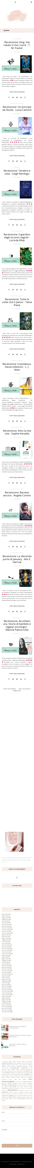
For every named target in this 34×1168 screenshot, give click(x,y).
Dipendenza (4, 1071)
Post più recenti (10, 689)
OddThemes (15, 1161)
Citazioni (30, 1064)
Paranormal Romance (14, 1088)
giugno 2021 (5, 979)
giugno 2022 (5, 959)
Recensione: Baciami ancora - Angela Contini (17, 494)
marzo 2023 (5, 943)
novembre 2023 (6, 929)
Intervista (30, 1077)
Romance (5, 1092)
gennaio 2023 (6, 947)
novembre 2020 (6, 991)
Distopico (10, 1071)
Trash (14, 1097)
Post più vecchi (24, 689)
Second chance (28, 1093)
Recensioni (17, 617)
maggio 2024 (5, 919)
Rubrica (3, 1093)
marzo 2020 (5, 1005)
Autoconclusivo (17, 103)
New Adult (13, 1086)
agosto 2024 (5, 914)
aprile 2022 (5, 962)
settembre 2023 (6, 933)
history (3, 1077)
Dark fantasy (11, 1069)
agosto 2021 (5, 976)
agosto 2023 (5, 935)
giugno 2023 (5, 938)
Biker (31, 1063)
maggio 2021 (5, 981)
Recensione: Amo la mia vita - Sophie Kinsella (17, 432)
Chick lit (25, 1064)
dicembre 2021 (6, 969)
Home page (17, 690)
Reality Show (5, 1090)
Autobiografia (29, 1061)
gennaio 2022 (5, 967)
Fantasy (17, 167)
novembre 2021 (6, 970)
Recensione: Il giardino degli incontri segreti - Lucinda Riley (17, 237)
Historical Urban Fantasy (26, 1076)
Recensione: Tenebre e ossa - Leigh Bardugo (17, 172)
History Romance (11, 1077)
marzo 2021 (5, 984)
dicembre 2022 (6, 948)
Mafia (21, 1081)
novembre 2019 (6, 1012)
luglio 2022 (5, 957)
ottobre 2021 (5, 972)
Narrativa (30, 1083)
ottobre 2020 (5, 993)
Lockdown (17, 1081)
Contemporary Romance (19, 1068)
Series (11, 1095)
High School (18, 1076)
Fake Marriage (13, 1074)
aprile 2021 (5, 982)
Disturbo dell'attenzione (18, 1071)
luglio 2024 (5, 916)
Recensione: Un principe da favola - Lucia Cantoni (17, 108)
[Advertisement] (7, 724)
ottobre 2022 (5, 952)
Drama (7, 1072)
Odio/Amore (5, 1088)
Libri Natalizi (22, 1079)
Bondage (9, 1064)
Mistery (9, 1083)
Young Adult (21, 1098)
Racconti (30, 1088)
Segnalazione (5, 1095)
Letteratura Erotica (7, 1079)
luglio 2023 (5, 936)
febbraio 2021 (5, 986)
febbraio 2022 (6, 965)
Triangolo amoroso (21, 1097)
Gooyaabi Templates (17, 1164)
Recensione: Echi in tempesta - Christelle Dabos (18, 1027)
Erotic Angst (29, 1072)
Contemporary (5, 1068)
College (4, 1066)
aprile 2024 (5, 921)
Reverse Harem (25, 1090)
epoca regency (17, 1072)
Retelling (20, 1090)
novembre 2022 (6, 950)
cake (21, 1064)
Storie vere (29, 1095)
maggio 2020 (5, 1001)
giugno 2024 (5, 917)
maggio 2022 (5, 960)
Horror (18, 1077)
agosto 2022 (5, 955)
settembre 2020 (6, 994)
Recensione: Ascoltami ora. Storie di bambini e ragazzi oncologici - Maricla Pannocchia (17, 625)
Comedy (19, 1066)
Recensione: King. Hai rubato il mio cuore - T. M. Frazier (17, 45)
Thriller (10, 1097)
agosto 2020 (5, 996)
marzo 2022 (5, 964)
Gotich (13, 1076)
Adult (10, 1061)
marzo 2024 (5, 923)
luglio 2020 (5, 998)
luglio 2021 (5, 977)
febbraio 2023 (6, 945)
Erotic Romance (6, 1074)
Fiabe (31, 1074)
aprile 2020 (5, 1003)
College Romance (11, 1066)
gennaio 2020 (6, 1008)
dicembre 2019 (6, 1010)
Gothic (10, 1076)
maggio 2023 (5, 940)
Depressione (29, 1069)
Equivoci (24, 1072)
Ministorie (4, 1083)
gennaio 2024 (5, 926)
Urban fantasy (9, 1098)
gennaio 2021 (5, 988)
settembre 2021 (6, 974)
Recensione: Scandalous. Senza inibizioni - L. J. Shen (17, 366)
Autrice (14, 1063)
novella (30, 1086)
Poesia (25, 1088)
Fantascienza (20, 1074)
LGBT (15, 1079)
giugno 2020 (5, 1000)
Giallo (7, 1076)
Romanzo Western (24, 1092)
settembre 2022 (6, 953)
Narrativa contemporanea (9, 1085)
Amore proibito (17, 360)
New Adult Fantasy (22, 1086)
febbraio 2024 (6, 924)
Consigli (30, 1066)
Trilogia (28, 1097)
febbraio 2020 (6, 1006)
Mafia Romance (27, 1081)
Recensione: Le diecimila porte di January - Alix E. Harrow (17, 559)
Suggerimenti (5, 1097)
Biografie (4, 1064)
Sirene (14, 1095)
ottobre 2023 (5, 931)
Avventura (19, 1063)
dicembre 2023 (6, 928)
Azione (23, 1063)
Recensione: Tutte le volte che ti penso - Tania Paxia (17, 302)
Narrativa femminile (22, 1085)
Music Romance (22, 1083)
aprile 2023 (5, 941)
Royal (30, 1092)
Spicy (18, 1095)
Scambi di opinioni (11, 1093)
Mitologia (14, 1083)
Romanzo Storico (13, 1092)
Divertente (27, 1071)
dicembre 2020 (6, 989)
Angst (23, 1061)
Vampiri (15, 1098)
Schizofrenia (20, 1093)
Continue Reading (17, 92)
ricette (30, 1090)
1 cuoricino (17, 39)
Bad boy (28, 1063)
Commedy (24, 1066)
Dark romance (20, 1069)
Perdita (22, 1088)
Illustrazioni (24, 1077)
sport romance (23, 1095)
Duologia (11, 1072)
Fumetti (3, 1076)
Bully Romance (15, 1064)
